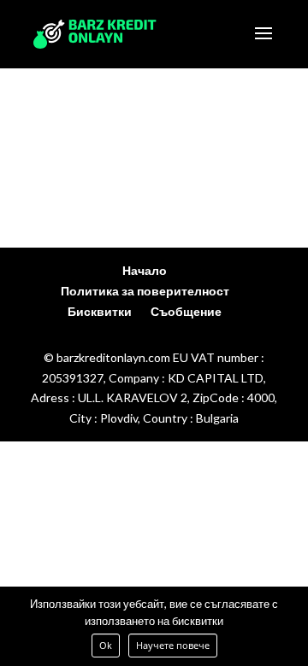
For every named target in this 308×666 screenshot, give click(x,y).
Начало (144, 270)
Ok (105, 645)
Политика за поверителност (145, 290)
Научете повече (173, 645)
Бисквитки (100, 311)
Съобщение (186, 311)
